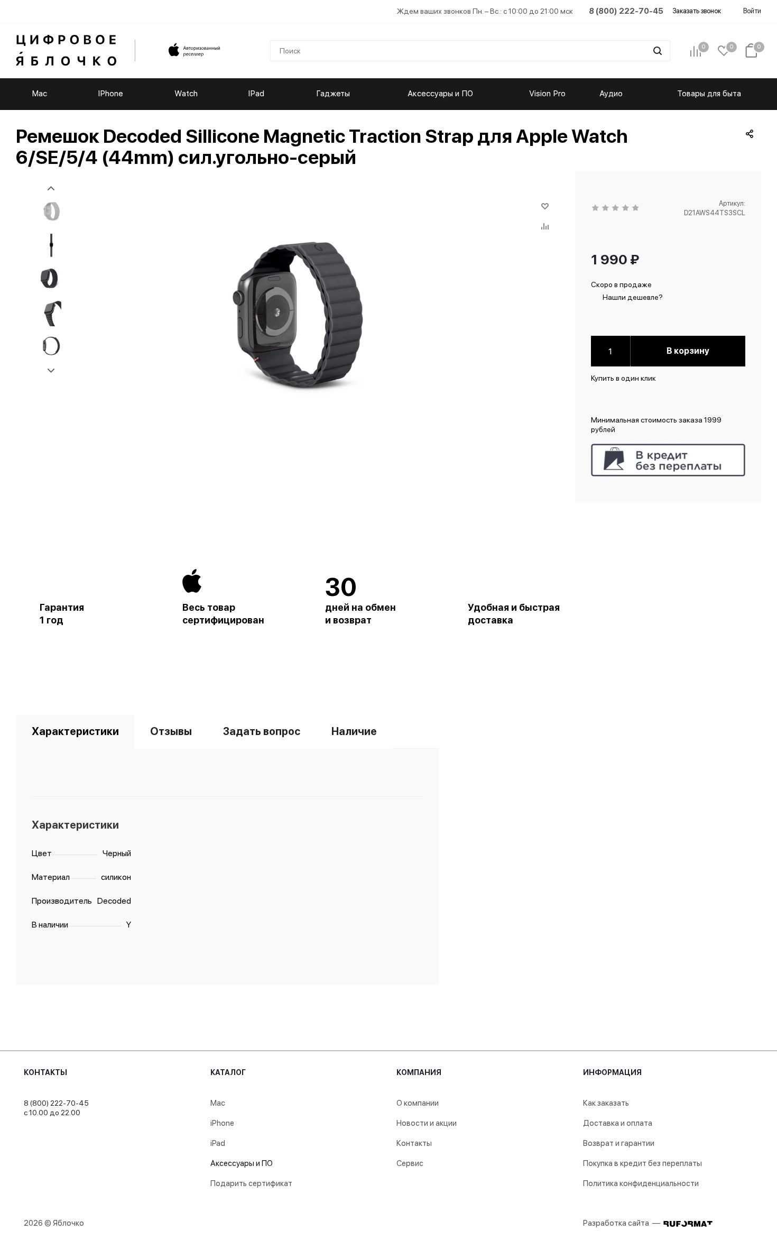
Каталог (228, 1072)
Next (51, 371)
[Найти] (657, 50)
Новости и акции (426, 1123)
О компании (417, 1103)
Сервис (409, 1163)
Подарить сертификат (251, 1183)
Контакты (45, 1072)
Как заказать (606, 1103)
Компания (418, 1072)
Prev (51, 188)
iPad (217, 1143)
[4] (626, 208)
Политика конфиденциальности (641, 1183)
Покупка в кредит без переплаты (642, 1163)
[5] (636, 208)
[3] (616, 208)
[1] (596, 208)
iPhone (222, 1123)
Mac (217, 1103)
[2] (606, 208)
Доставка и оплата (617, 1123)
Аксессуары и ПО (241, 1163)
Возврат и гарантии (618, 1143)
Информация (612, 1072)
